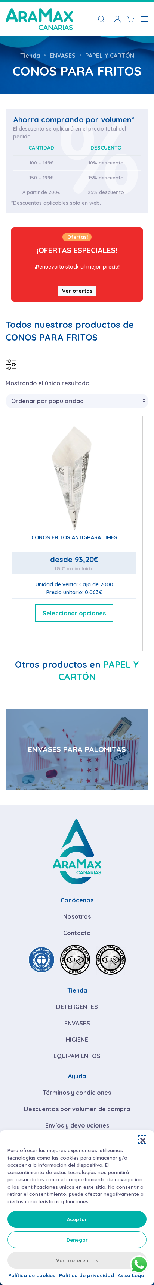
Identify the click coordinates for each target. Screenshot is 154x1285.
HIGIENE (77, 1039)
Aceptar (77, 1219)
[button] (143, 1139)
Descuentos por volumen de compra (77, 1109)
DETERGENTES (77, 1006)
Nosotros (77, 916)
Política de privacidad (86, 1275)
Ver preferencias (77, 1260)
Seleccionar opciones (74, 613)
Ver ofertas (77, 291)
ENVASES (77, 1023)
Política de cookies (31, 1275)
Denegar (77, 1240)
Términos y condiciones (77, 1092)
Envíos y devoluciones (77, 1125)
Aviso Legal (132, 1275)
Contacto (77, 933)
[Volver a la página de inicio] (39, 19)
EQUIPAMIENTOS (77, 1056)
